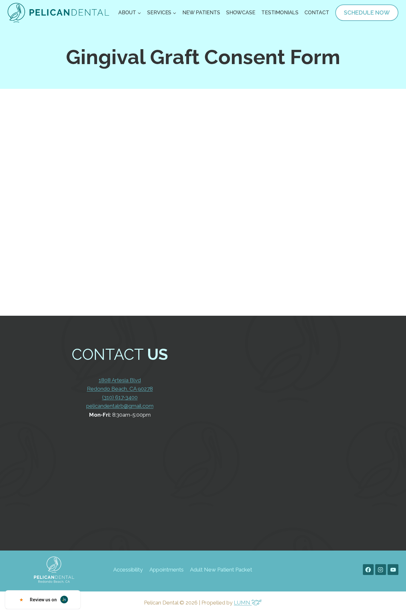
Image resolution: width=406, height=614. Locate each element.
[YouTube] (393, 569)
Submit (276, 467)
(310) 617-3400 (120, 397)
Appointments (166, 569)
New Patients (201, 13)
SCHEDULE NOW (367, 12)
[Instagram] (380, 569)
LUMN (243, 602)
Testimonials (279, 13)
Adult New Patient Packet (221, 569)
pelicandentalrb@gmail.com (120, 406)
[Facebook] (368, 569)
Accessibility (128, 569)
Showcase (240, 13)
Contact (316, 13)
